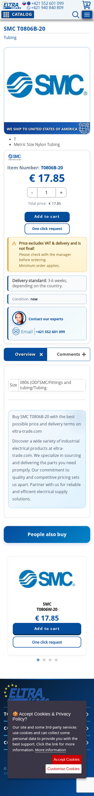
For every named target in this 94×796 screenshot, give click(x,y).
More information (50, 749)
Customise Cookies (63, 769)
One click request (47, 228)
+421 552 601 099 (50, 331)
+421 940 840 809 (47, 7)
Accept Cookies (67, 759)
